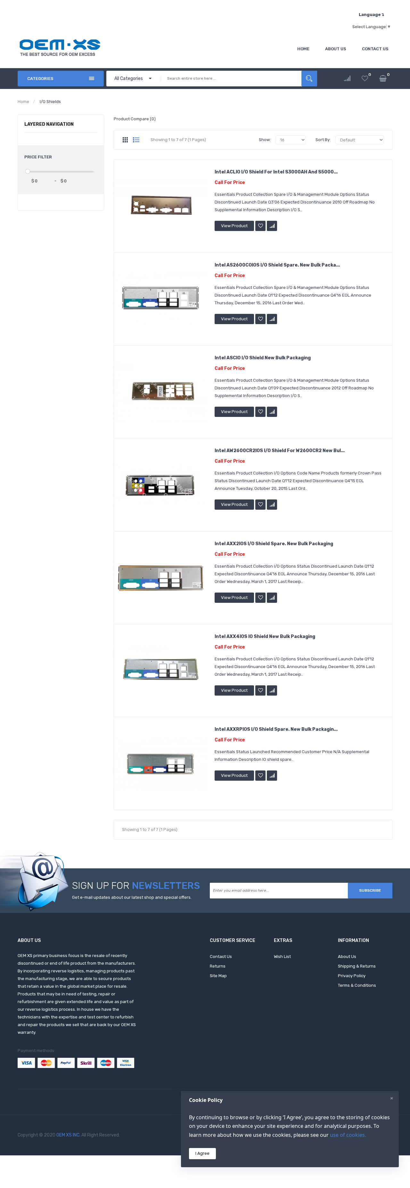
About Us (347, 956)
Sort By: (323, 139)
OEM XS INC (67, 1135)
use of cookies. (348, 1134)
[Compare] (347, 78)
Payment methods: (36, 1050)
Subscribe (370, 890)
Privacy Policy (351, 975)
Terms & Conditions (357, 985)
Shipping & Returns (357, 966)
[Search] (309, 78)
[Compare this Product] (272, 226)
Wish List (282, 956)
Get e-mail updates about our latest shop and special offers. (132, 897)
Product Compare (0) (135, 118)
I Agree (202, 1153)
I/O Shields (50, 101)
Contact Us (221, 956)
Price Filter (38, 157)
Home (23, 101)
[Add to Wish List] (260, 226)
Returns (218, 966)
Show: (265, 139)
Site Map (218, 975)
